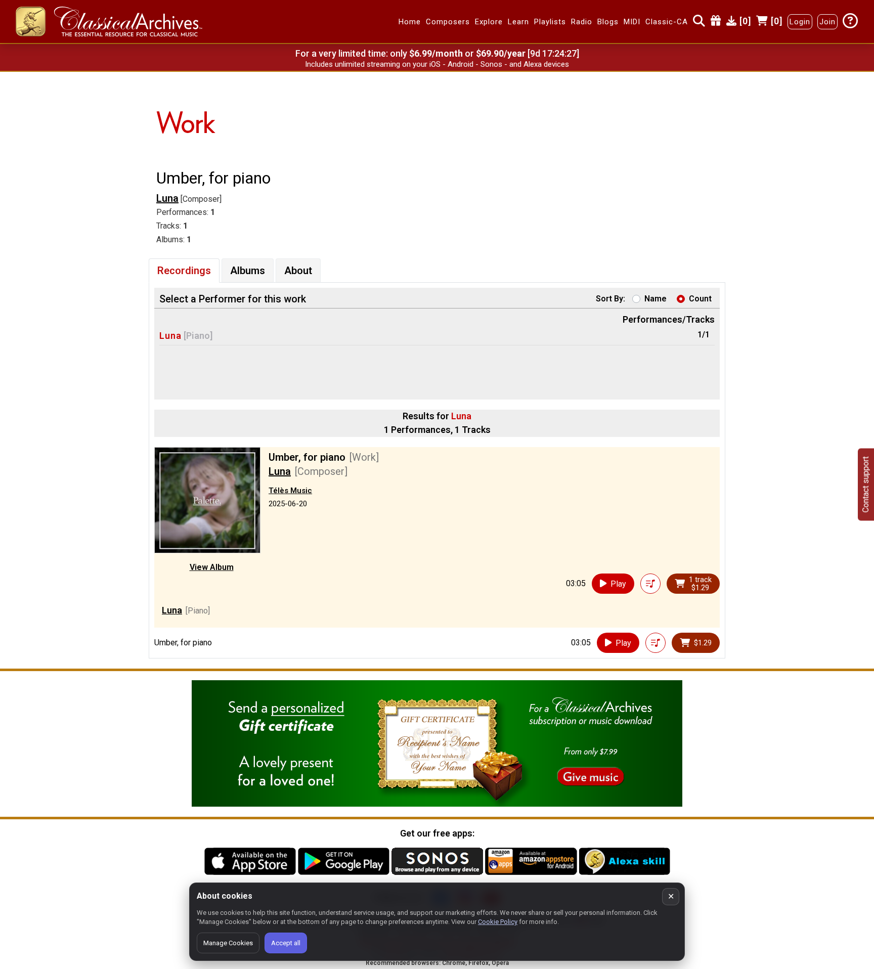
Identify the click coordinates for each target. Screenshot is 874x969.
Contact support (865, 485)
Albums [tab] (247, 271)
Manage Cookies (228, 943)
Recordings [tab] (184, 271)
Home (410, 21)
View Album (212, 567)
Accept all (285, 943)
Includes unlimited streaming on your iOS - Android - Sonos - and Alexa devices (437, 64)
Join (827, 21)
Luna (167, 198)
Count (700, 298)
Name (655, 298)
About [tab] (298, 271)
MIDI (632, 21)
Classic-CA (666, 21)
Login (800, 21)
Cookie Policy (497, 922)
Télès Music (290, 490)
